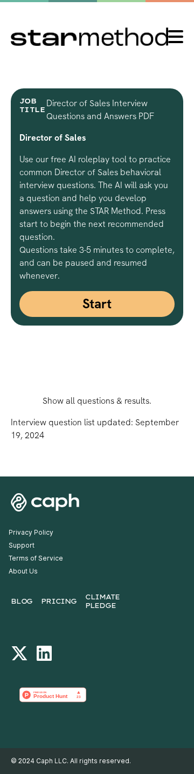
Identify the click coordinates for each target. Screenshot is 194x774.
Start (97, 303)
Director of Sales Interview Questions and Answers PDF (100, 110)
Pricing (59, 601)
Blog (21, 601)
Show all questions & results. (97, 400)
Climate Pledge (102, 601)
